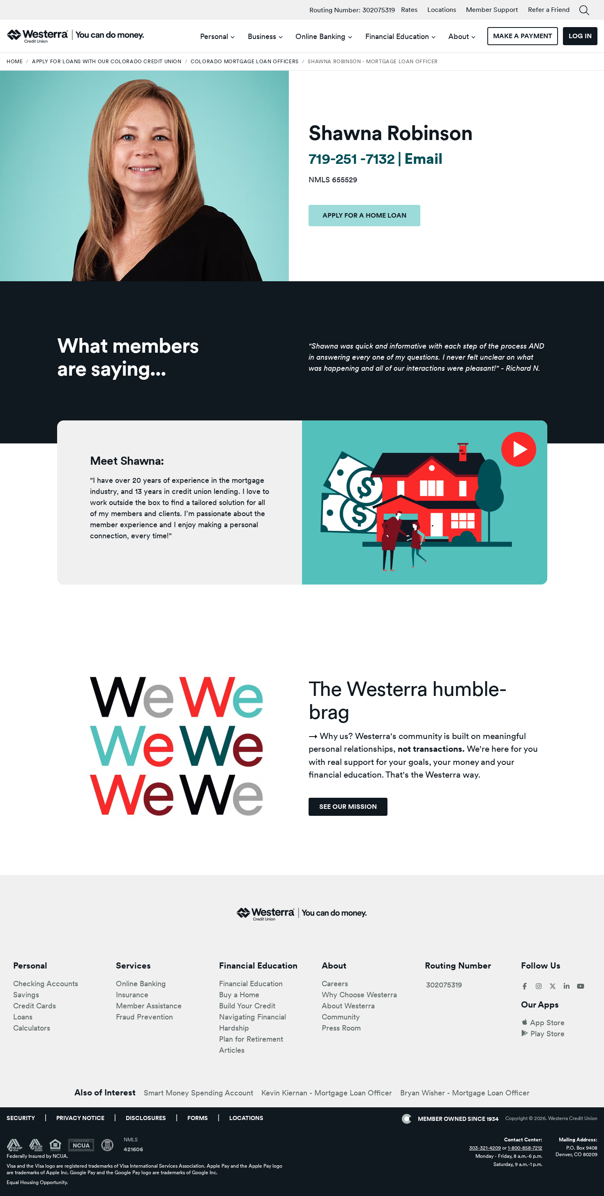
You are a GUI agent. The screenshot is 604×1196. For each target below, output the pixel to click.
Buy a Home (239, 994)
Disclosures (146, 1118)
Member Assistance (149, 1005)
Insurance (132, 994)
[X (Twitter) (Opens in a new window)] (552, 986)
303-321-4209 (485, 1148)
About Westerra (348, 1005)
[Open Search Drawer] (584, 10)
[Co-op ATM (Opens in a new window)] (18, 1145)
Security (21, 1118)
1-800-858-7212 (525, 1148)
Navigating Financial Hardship (252, 1022)
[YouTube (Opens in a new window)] (580, 986)
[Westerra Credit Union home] (76, 36)
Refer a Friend (548, 10)
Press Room (341, 1028)
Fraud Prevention (144, 1016)
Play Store (547, 1033)
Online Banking (320, 36)
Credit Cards (34, 1005)
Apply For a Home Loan (364, 215)
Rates (409, 10)
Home (15, 61)
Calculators (31, 1028)
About (458, 36)
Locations (441, 10)
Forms (197, 1118)
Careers (335, 983)
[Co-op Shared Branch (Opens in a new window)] (39, 1145)
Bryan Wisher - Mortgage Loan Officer (465, 1092)
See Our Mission (348, 806)
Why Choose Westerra (359, 994)
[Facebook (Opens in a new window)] (524, 986)
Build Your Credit (247, 1005)
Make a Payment (522, 36)
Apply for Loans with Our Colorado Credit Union (107, 61)
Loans (22, 1016)
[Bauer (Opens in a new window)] (107, 1145)
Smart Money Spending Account (198, 1092)
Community (341, 1016)
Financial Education (397, 36)
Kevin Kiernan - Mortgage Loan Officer (326, 1092)
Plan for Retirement (251, 1039)
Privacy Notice (80, 1118)
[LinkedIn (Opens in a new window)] (566, 986)
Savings (26, 994)
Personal (214, 36)
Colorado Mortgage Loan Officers (245, 61)
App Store (547, 1022)
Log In (580, 36)
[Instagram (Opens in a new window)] (538, 986)
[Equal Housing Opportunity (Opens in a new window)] (58, 1145)
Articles (231, 1050)
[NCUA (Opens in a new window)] (84, 1145)
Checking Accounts (45, 983)
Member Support (492, 10)
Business (262, 36)
